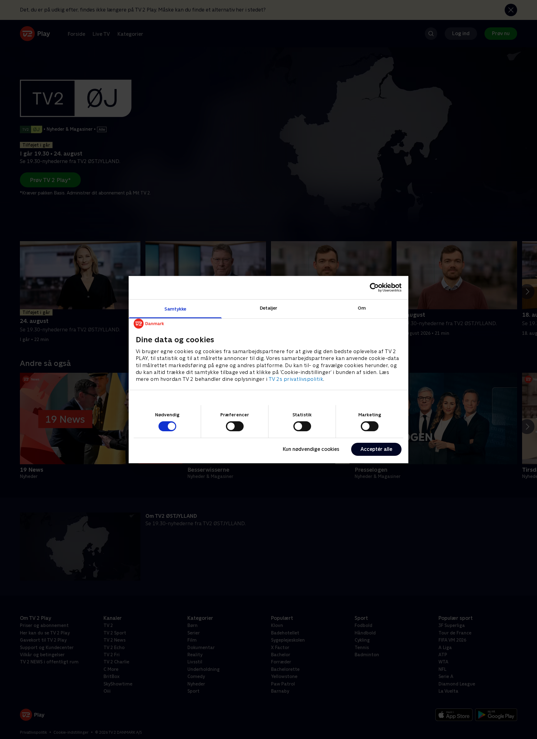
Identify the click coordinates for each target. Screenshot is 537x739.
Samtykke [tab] (175, 308)
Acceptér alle (376, 449)
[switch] (235, 426)
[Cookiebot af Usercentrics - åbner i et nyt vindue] (374, 287)
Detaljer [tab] (269, 307)
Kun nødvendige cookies (311, 449)
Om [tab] (362, 307)
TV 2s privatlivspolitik (296, 379)
